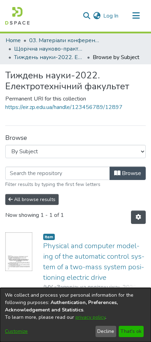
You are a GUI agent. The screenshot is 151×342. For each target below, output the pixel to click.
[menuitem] (96, 16)
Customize (16, 331)
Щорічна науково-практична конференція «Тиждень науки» (49, 49)
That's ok (131, 331)
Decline (105, 331)
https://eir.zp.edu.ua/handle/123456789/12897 (64, 107)
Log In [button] (111, 16)
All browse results (34, 199)
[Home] (17, 16)
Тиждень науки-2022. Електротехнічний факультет (49, 57)
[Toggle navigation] (136, 15)
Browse (130, 173)
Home (13, 40)
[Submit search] (86, 16)
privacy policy (90, 317)
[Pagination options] (138, 217)
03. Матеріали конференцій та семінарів (64, 40)
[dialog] (75, 315)
